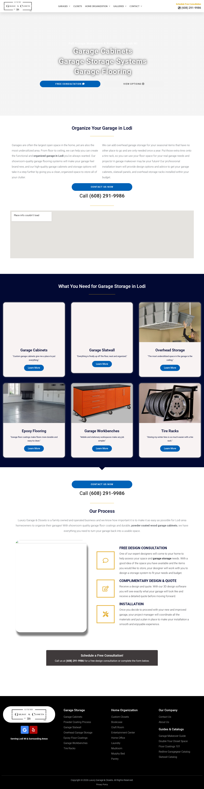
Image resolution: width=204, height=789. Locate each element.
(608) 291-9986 (107, 196)
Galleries (118, 6)
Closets (77, 6)
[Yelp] (33, 730)
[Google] (25, 730)
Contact (134, 6)
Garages (63, 6)
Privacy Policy (102, 784)
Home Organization (96, 6)
